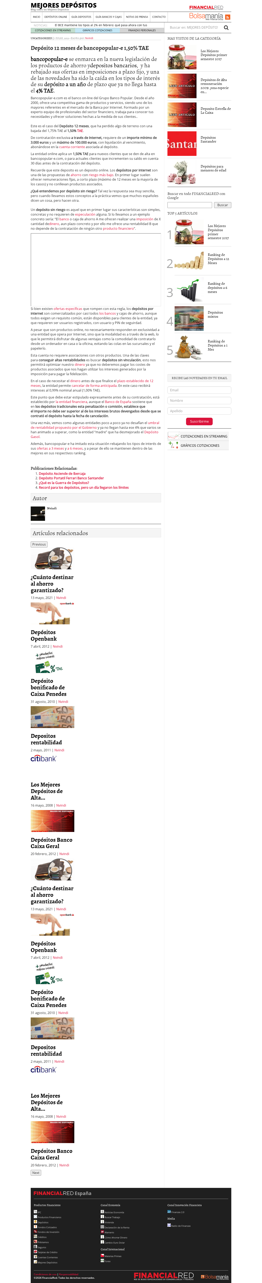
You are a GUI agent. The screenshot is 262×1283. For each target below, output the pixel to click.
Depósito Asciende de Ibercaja (62, 473)
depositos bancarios (113, 65)
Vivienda (109, 1222)
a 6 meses (75, 448)
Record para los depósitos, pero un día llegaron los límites (84, 487)
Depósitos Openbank (44, 635)
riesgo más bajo (101, 175)
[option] (52, 573)
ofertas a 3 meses (50, 448)
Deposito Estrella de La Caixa (216, 110)
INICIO (36, 17)
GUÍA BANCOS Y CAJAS (109, 17)
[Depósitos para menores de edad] (181, 172)
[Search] (226, 27)
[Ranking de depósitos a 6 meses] (189, 289)
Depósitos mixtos (215, 314)
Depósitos (42, 1222)
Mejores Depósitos (47, 1262)
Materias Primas (112, 1256)
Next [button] (36, 1172)
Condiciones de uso (45, 1274)
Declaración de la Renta (116, 1227)
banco (64, 219)
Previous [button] (39, 544)
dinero (54, 224)
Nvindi (89, 38)
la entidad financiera (71, 402)
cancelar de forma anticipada (94, 385)
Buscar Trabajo (112, 1217)
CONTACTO (159, 17)
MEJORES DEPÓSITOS (64, 5)
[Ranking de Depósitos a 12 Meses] (189, 261)
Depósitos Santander (208, 139)
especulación (85, 214)
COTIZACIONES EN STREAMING (53, 30)
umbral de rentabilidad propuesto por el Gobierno (95, 425)
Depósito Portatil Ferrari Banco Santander (71, 478)
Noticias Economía (114, 1212)
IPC (39, 1212)
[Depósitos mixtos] (189, 318)
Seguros (41, 1247)
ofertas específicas (68, 308)
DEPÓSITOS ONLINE (55, 17)
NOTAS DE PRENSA (137, 17)
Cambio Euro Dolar (114, 1242)
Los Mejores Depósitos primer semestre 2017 (214, 55)
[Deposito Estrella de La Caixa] (181, 114)
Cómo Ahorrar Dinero (115, 1237)
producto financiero (118, 228)
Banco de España (118, 402)
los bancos (107, 313)
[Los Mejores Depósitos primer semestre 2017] (181, 57)
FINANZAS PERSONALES (142, 30)
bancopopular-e (49, 58)
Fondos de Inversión (48, 1231)
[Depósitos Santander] (181, 143)
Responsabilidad (68, 1274)
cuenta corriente (72, 147)
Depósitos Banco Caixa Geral (51, 843)
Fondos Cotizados (47, 1227)
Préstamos (43, 1242)
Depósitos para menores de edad (213, 168)
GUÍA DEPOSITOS (81, 17)
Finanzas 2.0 (177, 1212)
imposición (144, 219)
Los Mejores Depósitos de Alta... (47, 791)
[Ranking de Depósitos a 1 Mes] (189, 347)
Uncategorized (41, 38)
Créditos (41, 1237)
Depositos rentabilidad (46, 739)
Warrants (109, 1232)
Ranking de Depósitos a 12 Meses (218, 259)
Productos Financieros (49, 1217)
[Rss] (227, 17)
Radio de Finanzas (181, 1225)
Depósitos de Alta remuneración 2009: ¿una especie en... (215, 86)
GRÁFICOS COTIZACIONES (97, 30)
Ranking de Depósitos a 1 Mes (217, 345)
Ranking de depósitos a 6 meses (217, 287)
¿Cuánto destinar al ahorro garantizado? (52, 583)
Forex (107, 1261)
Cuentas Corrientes (47, 1257)
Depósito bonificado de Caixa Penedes (49, 687)
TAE (80, 130)
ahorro (76, 175)
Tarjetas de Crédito (47, 1252)
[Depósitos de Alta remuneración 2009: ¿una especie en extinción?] (181, 85)
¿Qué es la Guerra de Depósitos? (64, 483)
